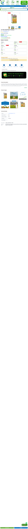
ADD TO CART (7, 527)
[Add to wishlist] (19, 13)
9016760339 (8, 70)
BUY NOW (21, 527)
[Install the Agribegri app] (14, 2)
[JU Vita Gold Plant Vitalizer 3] (16, 27)
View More (25, 87)
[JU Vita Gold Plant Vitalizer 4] (19, 27)
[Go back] (1, 11)
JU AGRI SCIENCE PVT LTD (6, 31)
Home (3, 11)
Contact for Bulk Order (14, 59)
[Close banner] (0, 0)
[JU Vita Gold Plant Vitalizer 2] (12, 27)
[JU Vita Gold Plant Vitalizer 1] (9, 27)
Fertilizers (5, 11)
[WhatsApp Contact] (26, 523)
